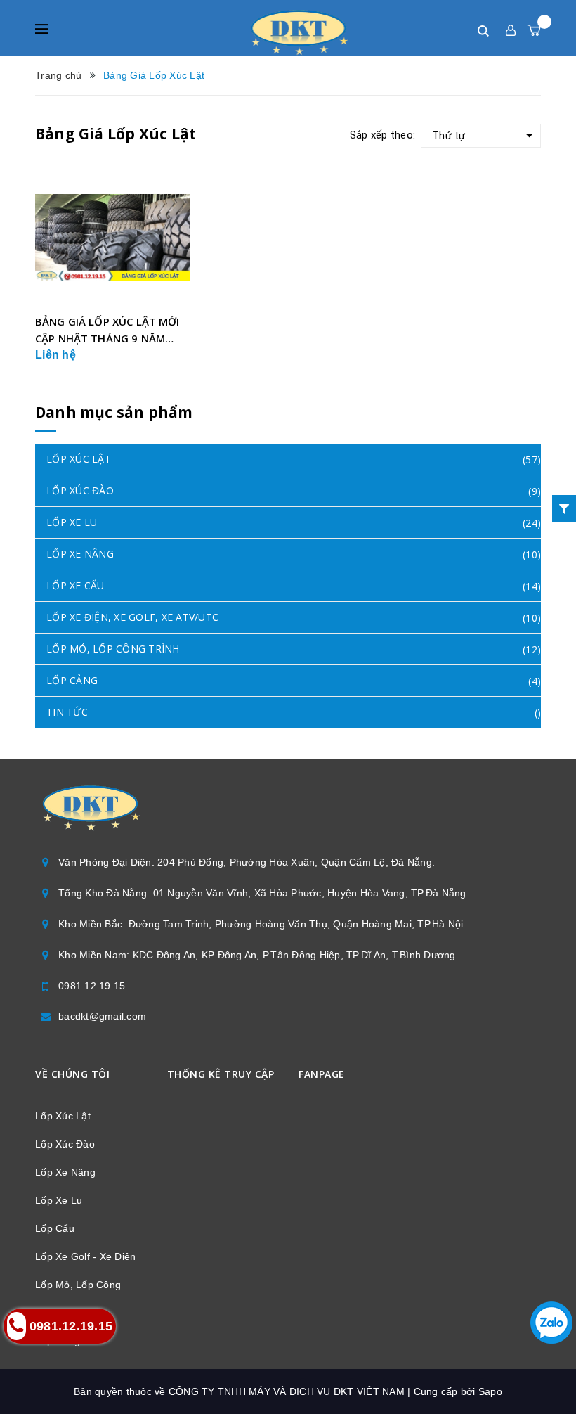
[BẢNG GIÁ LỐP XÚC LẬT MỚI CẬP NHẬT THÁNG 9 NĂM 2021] (112, 237)
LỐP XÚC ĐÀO (80, 490)
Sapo (490, 1391)
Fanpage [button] (322, 1074)
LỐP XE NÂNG (80, 553)
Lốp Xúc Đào (65, 1144)
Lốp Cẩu (54, 1228)
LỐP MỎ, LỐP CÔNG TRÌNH (113, 648)
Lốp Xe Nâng (65, 1172)
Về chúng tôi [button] (72, 1074)
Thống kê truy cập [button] (221, 1074)
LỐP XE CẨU (75, 585)
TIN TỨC (67, 712)
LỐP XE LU (71, 522)
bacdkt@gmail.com (102, 1016)
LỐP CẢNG (72, 680)
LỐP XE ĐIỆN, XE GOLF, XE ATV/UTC (132, 617)
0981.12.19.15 (91, 985)
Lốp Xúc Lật (63, 1115)
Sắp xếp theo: (382, 135)
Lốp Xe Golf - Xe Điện (85, 1256)
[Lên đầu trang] (540, 1368)
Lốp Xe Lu (58, 1200)
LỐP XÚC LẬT (78, 458)
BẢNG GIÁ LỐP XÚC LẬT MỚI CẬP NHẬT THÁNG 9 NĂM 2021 (107, 330)
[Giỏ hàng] (534, 30)
